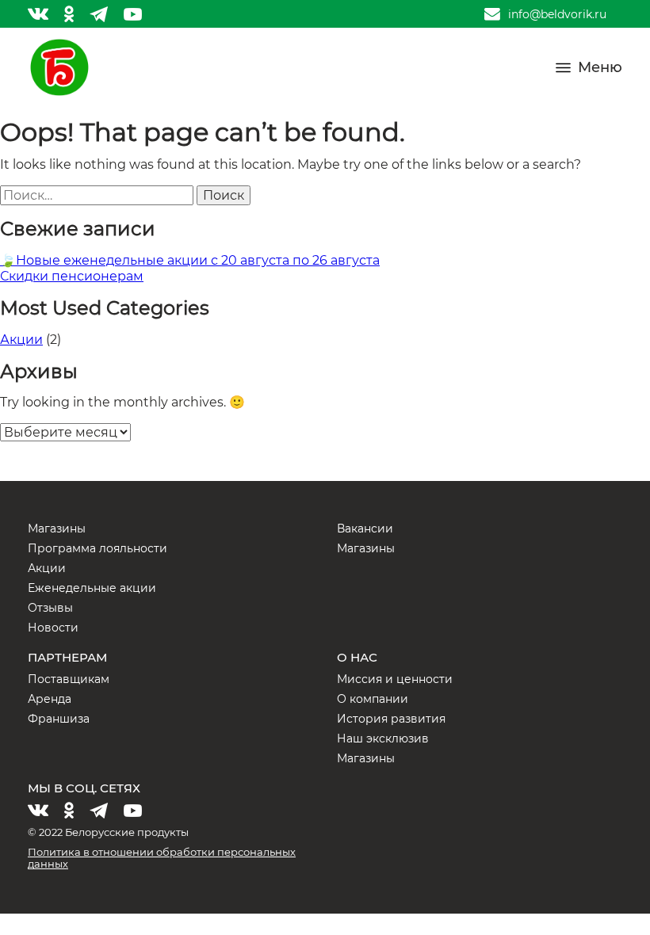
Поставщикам (68, 679)
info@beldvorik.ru (557, 14)
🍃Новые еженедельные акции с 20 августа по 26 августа (190, 260)
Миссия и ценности (395, 679)
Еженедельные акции (92, 588)
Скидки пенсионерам (71, 276)
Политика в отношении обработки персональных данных (162, 857)
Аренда (49, 699)
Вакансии (365, 528)
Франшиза (59, 719)
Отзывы (50, 608)
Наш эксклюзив (383, 738)
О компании (372, 699)
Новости (53, 627)
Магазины (57, 528)
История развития (391, 719)
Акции (21, 339)
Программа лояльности (97, 548)
